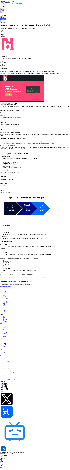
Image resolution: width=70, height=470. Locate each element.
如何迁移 (4, 343)
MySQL (4, 318)
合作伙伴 (4, 344)
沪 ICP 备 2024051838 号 (8, 453)
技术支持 (4, 342)
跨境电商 (4, 333)
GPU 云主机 (5, 301)
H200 (4, 304)
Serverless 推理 (5, 302)
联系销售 (3, 19)
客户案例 (2, 10)
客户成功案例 (3, 22)
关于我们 (4, 352)
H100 (4, 303)
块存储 (4, 311)
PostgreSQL (5, 319)
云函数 (4, 295)
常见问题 (4, 346)
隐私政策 (2, 453)
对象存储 (4, 310)
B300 (4, 305)
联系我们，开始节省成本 (5, 286)
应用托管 (4, 296)
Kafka (4, 317)
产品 (3, 6)
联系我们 (4, 353)
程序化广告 (5, 332)
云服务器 (4, 291)
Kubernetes (5, 293)
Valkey (4, 320)
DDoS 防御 (5, 327)
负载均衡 (4, 326)
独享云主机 (5, 292)
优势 (3, 340)
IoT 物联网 (5, 335)
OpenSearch (5, 321)
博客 (3, 347)
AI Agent (4, 336)
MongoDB (4, 316)
